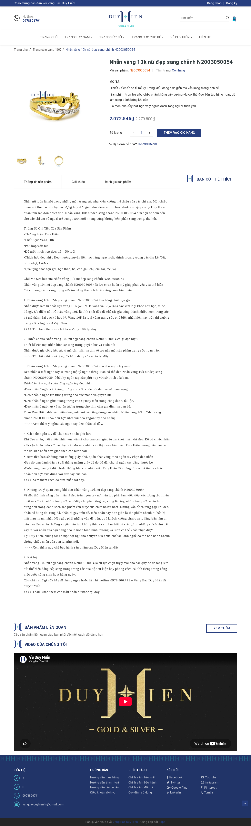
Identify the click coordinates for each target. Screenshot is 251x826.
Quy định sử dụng (140, 792)
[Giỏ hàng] (234, 18)
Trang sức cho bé (147, 37)
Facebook (175, 777)
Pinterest (210, 787)
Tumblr (208, 792)
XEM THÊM (222, 628)
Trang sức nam (77, 37)
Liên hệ (205, 37)
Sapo (162, 822)
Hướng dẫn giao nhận (104, 787)
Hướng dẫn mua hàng (104, 777)
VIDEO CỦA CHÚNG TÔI (46, 644)
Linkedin (175, 792)
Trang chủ (48, 37)
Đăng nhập (214, 3)
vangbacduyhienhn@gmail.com (43, 804)
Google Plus (178, 787)
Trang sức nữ (111, 37)
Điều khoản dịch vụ (102, 792)
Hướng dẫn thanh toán (105, 782)
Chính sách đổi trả (140, 787)
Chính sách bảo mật (142, 777)
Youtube (210, 777)
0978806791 (32, 20)
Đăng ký (231, 3)
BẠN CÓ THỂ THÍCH (215, 179)
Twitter (174, 782)
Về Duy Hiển (180, 37)
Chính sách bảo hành (142, 782)
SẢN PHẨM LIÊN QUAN (45, 627)
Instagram (211, 782)
